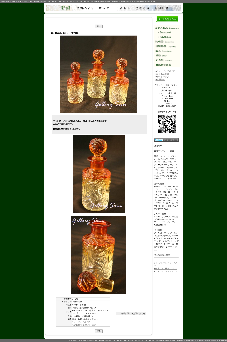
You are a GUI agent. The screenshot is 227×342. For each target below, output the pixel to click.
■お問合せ (160, 79)
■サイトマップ (162, 77)
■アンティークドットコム (165, 271)
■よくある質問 (162, 74)
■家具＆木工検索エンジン (165, 268)
